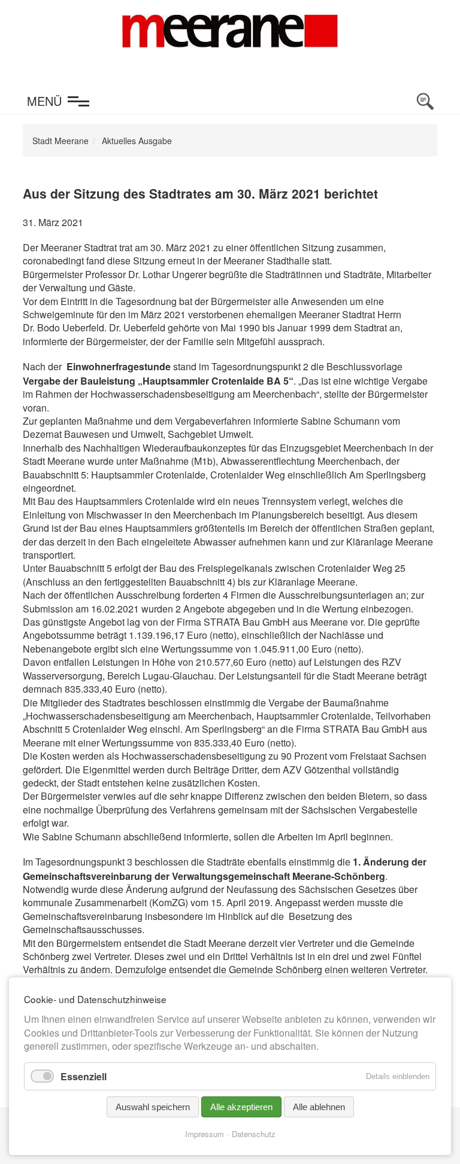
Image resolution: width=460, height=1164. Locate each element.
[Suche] (425, 101)
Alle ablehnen (319, 1107)
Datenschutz (254, 1133)
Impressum (204, 1133)
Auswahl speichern (153, 1107)
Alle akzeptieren (241, 1107)
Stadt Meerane (60, 141)
